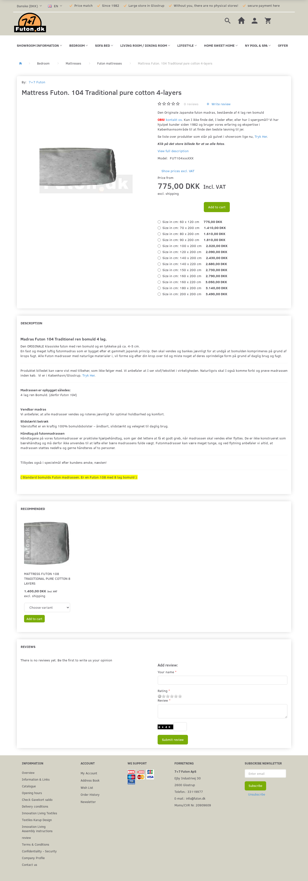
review (26, 837)
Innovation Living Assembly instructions (37, 828)
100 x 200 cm (195, 245)
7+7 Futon (37, 82)
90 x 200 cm (193, 239)
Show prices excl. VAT (177, 171)
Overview (28, 772)
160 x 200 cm (194, 276)
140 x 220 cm (194, 263)
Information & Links (36, 779)
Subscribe (255, 785)
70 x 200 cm (194, 227)
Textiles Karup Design (37, 820)
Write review (221, 104)
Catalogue (29, 786)
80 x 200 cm (193, 233)
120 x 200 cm (194, 251)
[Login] (254, 20)
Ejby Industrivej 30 (187, 778)
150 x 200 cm (194, 270)
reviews (191, 104)
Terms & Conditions (35, 844)
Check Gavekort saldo (37, 799)
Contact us (29, 864)
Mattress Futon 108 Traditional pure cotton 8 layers (47, 578)
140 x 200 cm (195, 257)
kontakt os (174, 119)
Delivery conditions (35, 806)
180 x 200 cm (195, 288)
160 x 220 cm (194, 282)
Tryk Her (261, 136)
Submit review (173, 739)
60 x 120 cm (192, 221)
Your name (166, 672)
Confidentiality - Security (39, 851)
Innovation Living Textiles (39, 813)
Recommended (33, 508)
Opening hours (32, 793)
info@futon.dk (195, 798)
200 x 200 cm (194, 294)
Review (163, 700)
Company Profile (33, 858)
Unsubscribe (256, 794)
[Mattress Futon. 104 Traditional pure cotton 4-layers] (86, 146)
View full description (173, 151)
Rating (162, 690)
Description (31, 323)
